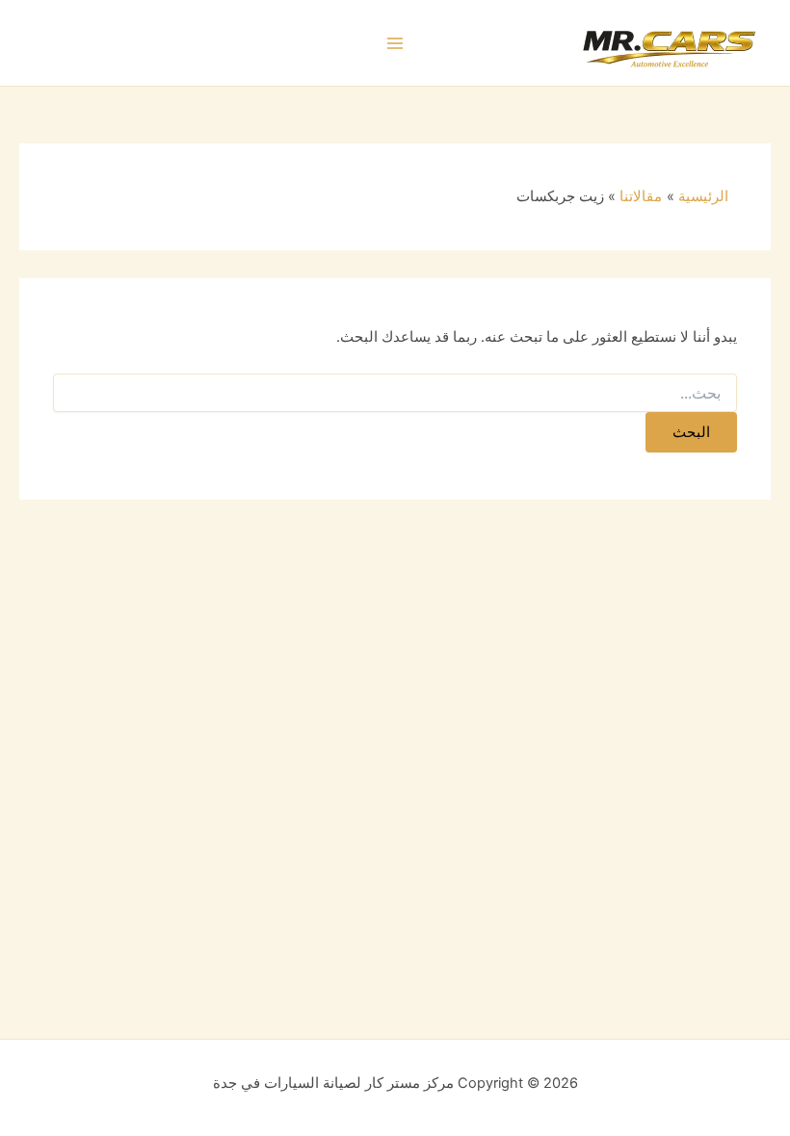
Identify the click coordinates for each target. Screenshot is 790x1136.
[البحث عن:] (395, 393)
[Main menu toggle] (395, 43)
